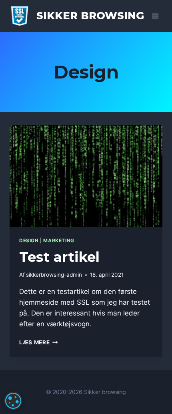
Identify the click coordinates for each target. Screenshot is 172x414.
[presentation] (86, 176)
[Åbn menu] (155, 16)
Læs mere (38, 342)
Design (29, 240)
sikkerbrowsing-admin (54, 274)
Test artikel (59, 257)
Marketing (58, 240)
